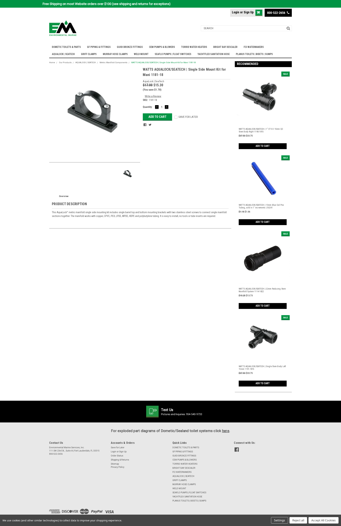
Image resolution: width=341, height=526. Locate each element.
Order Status (117, 455)
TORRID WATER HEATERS (194, 47)
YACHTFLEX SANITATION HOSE (213, 54)
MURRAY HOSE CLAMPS (115, 54)
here (225, 431)
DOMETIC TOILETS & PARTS (66, 47)
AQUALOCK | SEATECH (63, 54)
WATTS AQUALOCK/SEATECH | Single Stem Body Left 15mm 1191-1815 (262, 367)
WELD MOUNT (141, 54)
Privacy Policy (117, 467)
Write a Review (153, 96)
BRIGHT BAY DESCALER (225, 47)
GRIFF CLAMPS (89, 54)
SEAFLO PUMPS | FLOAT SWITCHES (173, 54)
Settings (279, 520)
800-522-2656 (276, 13)
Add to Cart (263, 145)
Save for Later (117, 447)
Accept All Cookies (323, 520)
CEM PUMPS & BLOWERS (162, 47)
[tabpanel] (263, 109)
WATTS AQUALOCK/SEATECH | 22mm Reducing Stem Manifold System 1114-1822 (262, 290)
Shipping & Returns (120, 460)
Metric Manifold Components (113, 62)
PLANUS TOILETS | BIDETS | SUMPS (254, 54)
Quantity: (147, 107)
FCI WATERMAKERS (254, 47)
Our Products (65, 62)
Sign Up (249, 12)
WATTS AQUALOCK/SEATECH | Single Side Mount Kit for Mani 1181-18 (163, 62)
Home (52, 62)
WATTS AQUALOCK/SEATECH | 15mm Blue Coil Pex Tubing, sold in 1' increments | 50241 (261, 206)
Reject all (298, 520)
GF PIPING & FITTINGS (99, 47)
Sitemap (115, 464)
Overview (63, 196)
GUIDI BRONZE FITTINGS (130, 47)
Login (235, 12)
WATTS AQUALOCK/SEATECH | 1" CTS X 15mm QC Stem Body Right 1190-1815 (261, 130)
